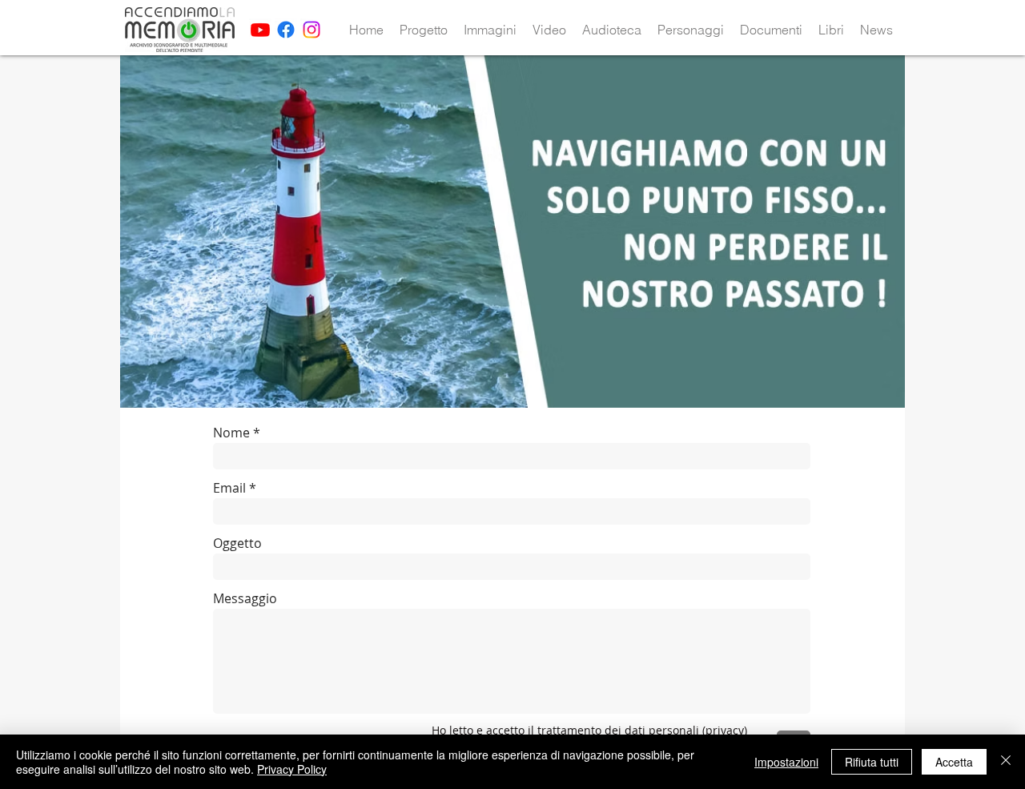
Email (229, 487)
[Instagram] (311, 29)
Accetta (954, 762)
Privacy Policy (292, 769)
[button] (424, 29)
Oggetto (237, 543)
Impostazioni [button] (786, 762)
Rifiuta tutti (871, 762)
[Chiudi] (1005, 761)
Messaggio (245, 598)
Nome (231, 432)
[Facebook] (286, 29)
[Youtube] (260, 29)
